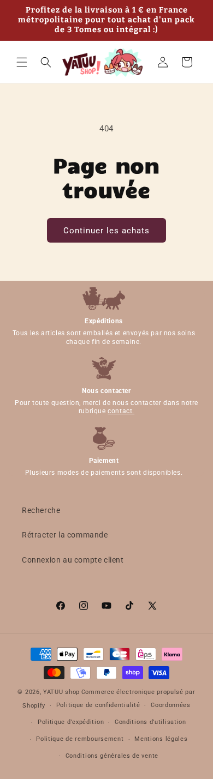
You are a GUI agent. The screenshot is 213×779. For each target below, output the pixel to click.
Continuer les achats (106, 230)
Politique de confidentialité (98, 705)
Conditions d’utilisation (150, 722)
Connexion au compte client (73, 559)
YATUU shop (61, 692)
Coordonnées (171, 705)
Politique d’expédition (71, 722)
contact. (121, 411)
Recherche (41, 510)
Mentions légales (160, 738)
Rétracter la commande (65, 534)
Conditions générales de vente (112, 755)
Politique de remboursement (79, 738)
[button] (22, 62)
